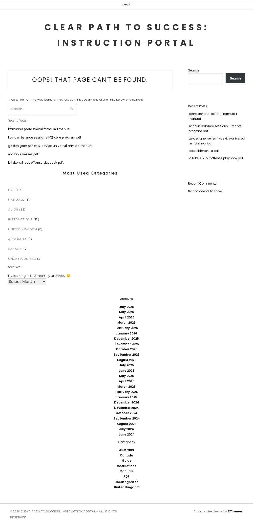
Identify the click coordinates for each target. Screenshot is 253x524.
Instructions (20, 219)
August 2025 (126, 360)
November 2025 (126, 344)
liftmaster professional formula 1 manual (39, 129)
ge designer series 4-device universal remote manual (50, 146)
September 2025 (126, 354)
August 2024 (127, 424)
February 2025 (126, 392)
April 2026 (126, 317)
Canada (15, 249)
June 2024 (127, 434)
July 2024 (126, 429)
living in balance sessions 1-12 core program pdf (44, 137)
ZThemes (235, 511)
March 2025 (126, 386)
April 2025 (126, 381)
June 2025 (126, 370)
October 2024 (126, 413)
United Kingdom (22, 229)
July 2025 (126, 365)
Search (193, 70)
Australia (17, 239)
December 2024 (126, 402)
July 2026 (126, 307)
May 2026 (126, 312)
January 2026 (126, 333)
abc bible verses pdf (23, 154)
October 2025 (126, 349)
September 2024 (126, 418)
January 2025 (126, 397)
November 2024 (126, 408)
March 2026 (126, 322)
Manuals (16, 199)
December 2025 (126, 338)
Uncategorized (22, 259)
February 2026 (126, 328)
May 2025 (126, 376)
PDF (11, 190)
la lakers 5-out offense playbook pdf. (36, 162)
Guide (13, 209)
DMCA (126, 4)
